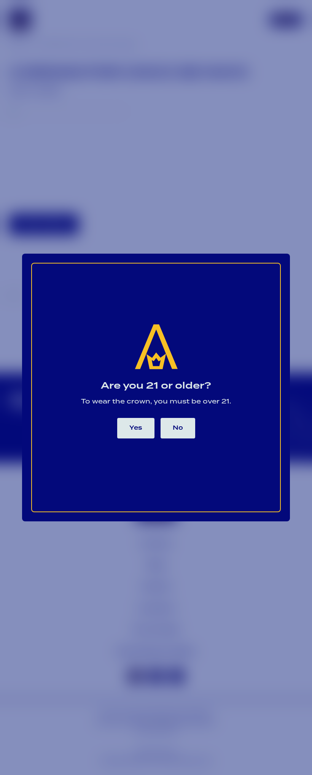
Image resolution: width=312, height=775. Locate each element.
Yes (135, 428)
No (178, 428)
